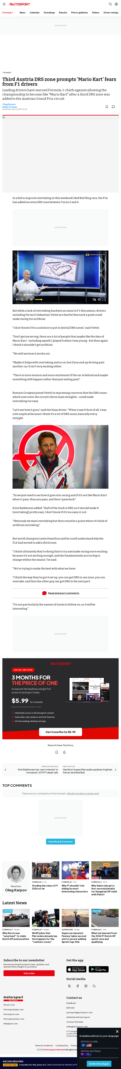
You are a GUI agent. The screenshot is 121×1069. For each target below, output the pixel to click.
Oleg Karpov (9, 104)
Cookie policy (61, 1045)
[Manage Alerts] (64, 752)
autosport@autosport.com (79, 1012)
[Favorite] (107, 107)
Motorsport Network (54, 1049)
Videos (95, 12)
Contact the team (74, 1022)
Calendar (35, 12)
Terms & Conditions (44, 1045)
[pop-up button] (99, 299)
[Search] (110, 4)
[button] (61, 278)
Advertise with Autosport (78, 1017)
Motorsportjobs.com (13, 1009)
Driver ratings (111, 12)
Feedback (71, 1003)
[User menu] (116, 4)
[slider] (60, 295)
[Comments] (114, 107)
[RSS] (94, 986)
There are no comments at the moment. (60, 793)
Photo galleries (79, 12)
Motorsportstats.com (14, 1019)
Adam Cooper (9, 107)
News (23, 12)
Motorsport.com (11, 1014)
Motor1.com (9, 1005)
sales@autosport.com (77, 1026)
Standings (49, 12)
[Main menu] (4, 4)
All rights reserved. (74, 1049)
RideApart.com (11, 1023)
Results (63, 12)
